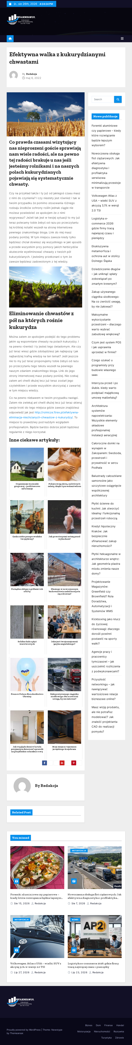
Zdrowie (119, 1037)
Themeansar (16, 1033)
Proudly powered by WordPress (24, 1029)
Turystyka (106, 1037)
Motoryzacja (79, 851)
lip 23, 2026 (80, 972)
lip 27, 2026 (22, 972)
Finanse (108, 1025)
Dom (98, 1025)
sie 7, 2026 (79, 903)
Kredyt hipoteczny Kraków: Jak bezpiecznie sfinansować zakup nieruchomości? (104, 536)
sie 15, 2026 (22, 903)
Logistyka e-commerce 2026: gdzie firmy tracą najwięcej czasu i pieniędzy (103, 228)
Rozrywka (119, 1031)
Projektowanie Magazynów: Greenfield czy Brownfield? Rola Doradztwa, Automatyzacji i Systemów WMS (102, 596)
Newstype (56, 1029)
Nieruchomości (102, 1031)
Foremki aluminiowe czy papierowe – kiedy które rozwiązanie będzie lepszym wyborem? (106, 135)
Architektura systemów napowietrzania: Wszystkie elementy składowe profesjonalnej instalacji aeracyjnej (104, 420)
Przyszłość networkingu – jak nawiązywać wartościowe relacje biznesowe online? (105, 689)
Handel (120, 1025)
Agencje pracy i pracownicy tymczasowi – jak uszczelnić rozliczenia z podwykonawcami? (106, 661)
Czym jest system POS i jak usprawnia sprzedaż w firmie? (106, 347)
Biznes (75, 920)
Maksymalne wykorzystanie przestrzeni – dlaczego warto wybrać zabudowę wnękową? (106, 324)
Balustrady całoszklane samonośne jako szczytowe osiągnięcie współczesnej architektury (107, 485)
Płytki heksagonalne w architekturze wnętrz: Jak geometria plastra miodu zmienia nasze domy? (106, 563)
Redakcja (31, 74)
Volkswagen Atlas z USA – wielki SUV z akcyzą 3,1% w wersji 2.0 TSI (35, 965)
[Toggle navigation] (122, 39)
